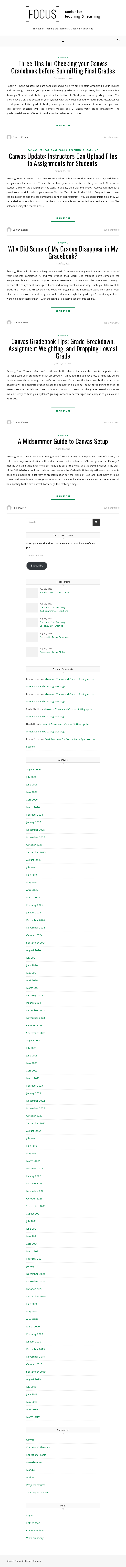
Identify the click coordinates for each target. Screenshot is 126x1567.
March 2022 (33, 1160)
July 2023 (31, 1048)
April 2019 (32, 1409)
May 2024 (32, 972)
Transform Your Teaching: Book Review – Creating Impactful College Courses (53, 624)
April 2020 (32, 1319)
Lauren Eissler (20, 137)
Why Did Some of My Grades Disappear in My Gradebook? (63, 252)
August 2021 (33, 1213)
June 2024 (32, 965)
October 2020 (34, 1288)
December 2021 (35, 1183)
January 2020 (33, 1341)
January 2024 (33, 1002)
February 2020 (34, 1334)
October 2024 (34, 935)
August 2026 (33, 769)
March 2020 (33, 1326)
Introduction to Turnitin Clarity (54, 592)
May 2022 (32, 1153)
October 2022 (34, 1115)
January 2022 (33, 1176)
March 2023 (33, 1078)
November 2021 (35, 1191)
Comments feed (35, 1530)
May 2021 (32, 1236)
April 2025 (32, 890)
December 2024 (35, 920)
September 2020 (36, 1296)
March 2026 (33, 807)
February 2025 (34, 905)
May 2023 (32, 1063)
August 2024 (33, 950)
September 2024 (36, 942)
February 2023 (34, 1085)
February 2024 (34, 995)
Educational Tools (53, 150)
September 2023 (36, 1033)
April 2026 (32, 799)
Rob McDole (19, 507)
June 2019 (32, 1394)
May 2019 (32, 1401)
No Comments (111, 137)
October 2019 (34, 1364)
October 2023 (34, 1025)
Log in (29, 1515)
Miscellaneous (34, 1462)
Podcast (31, 1477)
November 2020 (35, 1281)
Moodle (30, 1469)
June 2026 (32, 784)
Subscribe (37, 565)
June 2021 (32, 1228)
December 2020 (35, 1273)
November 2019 (35, 1356)
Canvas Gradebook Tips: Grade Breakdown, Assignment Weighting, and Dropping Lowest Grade (63, 348)
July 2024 (31, 957)
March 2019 (33, 1416)
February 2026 (34, 814)
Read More (63, 125)
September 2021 (36, 1206)
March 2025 (33, 897)
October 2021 (34, 1198)
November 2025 (35, 837)
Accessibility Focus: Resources (55, 637)
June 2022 (32, 1145)
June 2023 (32, 1055)
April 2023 (32, 1070)
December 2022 (35, 1100)
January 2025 (33, 912)
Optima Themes (33, 1560)
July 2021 (31, 1221)
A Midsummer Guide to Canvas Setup (63, 441)
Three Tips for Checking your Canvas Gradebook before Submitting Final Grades (63, 66)
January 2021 (33, 1266)
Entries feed (33, 1522)
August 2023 (33, 1040)
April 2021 (32, 1243)
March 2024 (33, 987)
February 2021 (34, 1258)
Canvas (63, 57)
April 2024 (32, 980)
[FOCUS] (63, 14)
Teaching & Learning (83, 150)
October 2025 (34, 844)
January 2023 (33, 1093)
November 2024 (35, 927)
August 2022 (33, 1130)
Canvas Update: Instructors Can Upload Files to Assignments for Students (63, 159)
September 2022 (36, 1123)
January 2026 (33, 822)
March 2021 (33, 1251)
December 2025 (35, 829)
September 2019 (36, 1371)
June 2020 (32, 1304)
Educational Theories (38, 1447)
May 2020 (32, 1311)
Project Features (35, 1484)
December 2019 (35, 1349)
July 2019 (31, 1386)
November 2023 (35, 1017)
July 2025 (31, 867)
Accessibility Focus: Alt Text (53, 651)
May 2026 (32, 792)
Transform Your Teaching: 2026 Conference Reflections (54, 609)
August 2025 (33, 859)
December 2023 (35, 1010)
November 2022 (35, 1108)
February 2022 (34, 1168)
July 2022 (31, 1138)
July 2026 (31, 777)
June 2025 (32, 874)
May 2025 (32, 882)
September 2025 (36, 852)
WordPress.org (35, 1538)
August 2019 (33, 1379)
